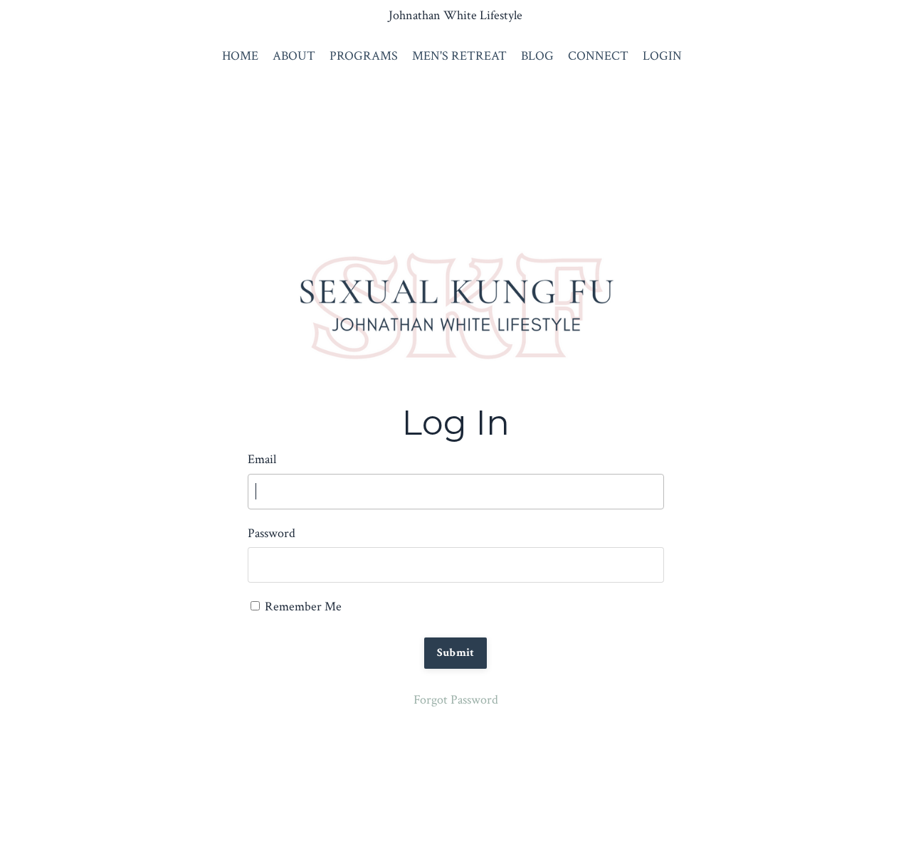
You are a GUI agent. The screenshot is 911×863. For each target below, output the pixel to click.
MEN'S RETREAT (459, 56)
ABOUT (294, 56)
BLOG (537, 56)
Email (262, 459)
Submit (456, 652)
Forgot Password (456, 700)
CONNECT (598, 56)
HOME (240, 56)
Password (271, 533)
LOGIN (662, 56)
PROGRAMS (364, 56)
